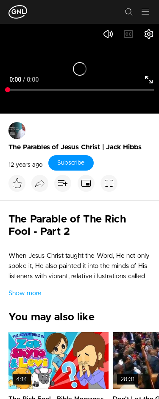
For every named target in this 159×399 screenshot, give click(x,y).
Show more (25, 293)
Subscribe (70, 163)
